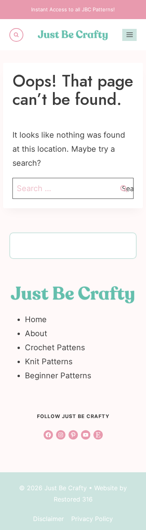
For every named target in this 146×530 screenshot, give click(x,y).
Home (36, 319)
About (36, 333)
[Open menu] (129, 35)
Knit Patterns (48, 361)
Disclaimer (48, 519)
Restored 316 (73, 499)
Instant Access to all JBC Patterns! (73, 9)
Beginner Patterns (58, 375)
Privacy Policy (92, 519)
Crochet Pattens (55, 347)
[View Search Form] (16, 35)
